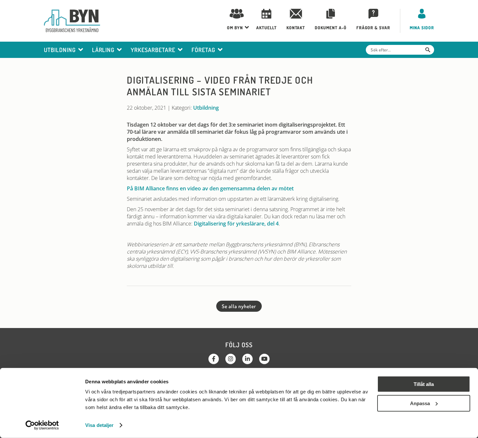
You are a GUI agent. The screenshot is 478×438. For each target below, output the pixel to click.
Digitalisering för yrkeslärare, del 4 (236, 223)
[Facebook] (213, 359)
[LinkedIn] (247, 359)
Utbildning (206, 107)
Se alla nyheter (239, 306)
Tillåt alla (424, 384)
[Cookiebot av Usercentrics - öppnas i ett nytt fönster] (42, 425)
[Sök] (427, 50)
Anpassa (420, 403)
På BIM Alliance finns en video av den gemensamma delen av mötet (210, 188)
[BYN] (72, 21)
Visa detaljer (99, 425)
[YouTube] (264, 359)
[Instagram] (230, 359)
